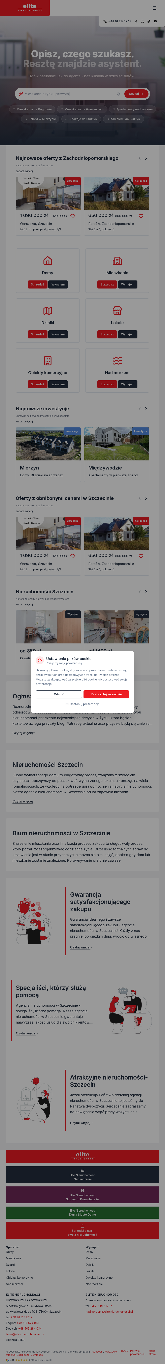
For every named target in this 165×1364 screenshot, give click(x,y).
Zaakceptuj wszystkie (106, 694)
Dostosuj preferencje (85, 704)
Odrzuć (59, 694)
